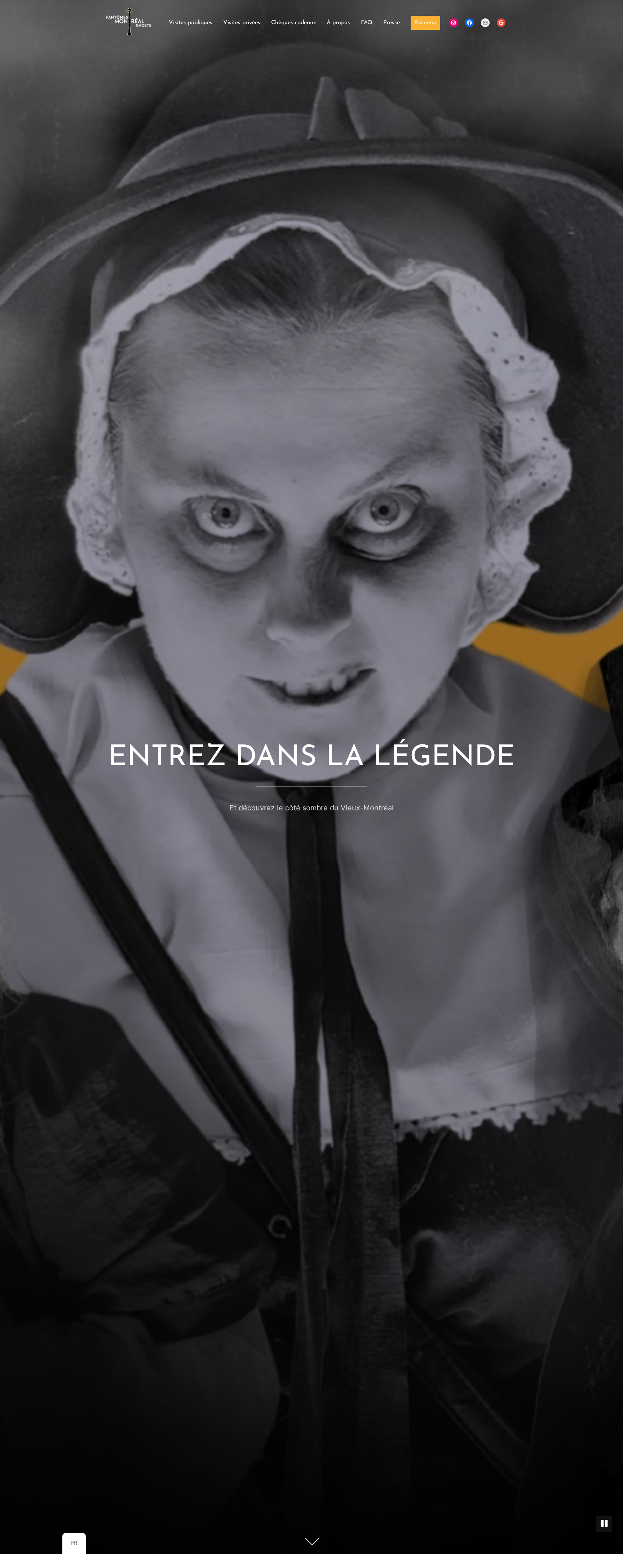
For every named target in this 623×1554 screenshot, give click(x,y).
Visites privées (241, 23)
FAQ (366, 23)
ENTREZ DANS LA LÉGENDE (311, 758)
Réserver (425, 23)
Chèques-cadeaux (293, 23)
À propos (338, 23)
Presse (391, 23)
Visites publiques (190, 23)
